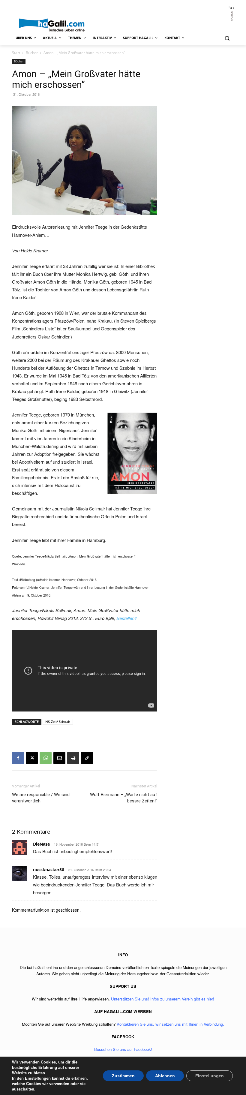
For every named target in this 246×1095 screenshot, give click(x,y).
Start (16, 52)
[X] (32, 758)
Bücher (32, 52)
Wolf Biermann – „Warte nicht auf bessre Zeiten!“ (123, 798)
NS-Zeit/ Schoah (57, 721)
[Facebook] (18, 758)
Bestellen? (126, 618)
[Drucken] (73, 758)
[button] (227, 38)
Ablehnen (165, 1075)
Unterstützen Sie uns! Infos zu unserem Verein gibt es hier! (162, 999)
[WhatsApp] (46, 758)
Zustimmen (123, 1075)
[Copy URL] (87, 758)
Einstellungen (38, 1078)
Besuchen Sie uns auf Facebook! (123, 1049)
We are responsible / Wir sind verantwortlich (41, 798)
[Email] (59, 758)
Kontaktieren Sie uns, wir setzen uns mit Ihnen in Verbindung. (170, 1024)
